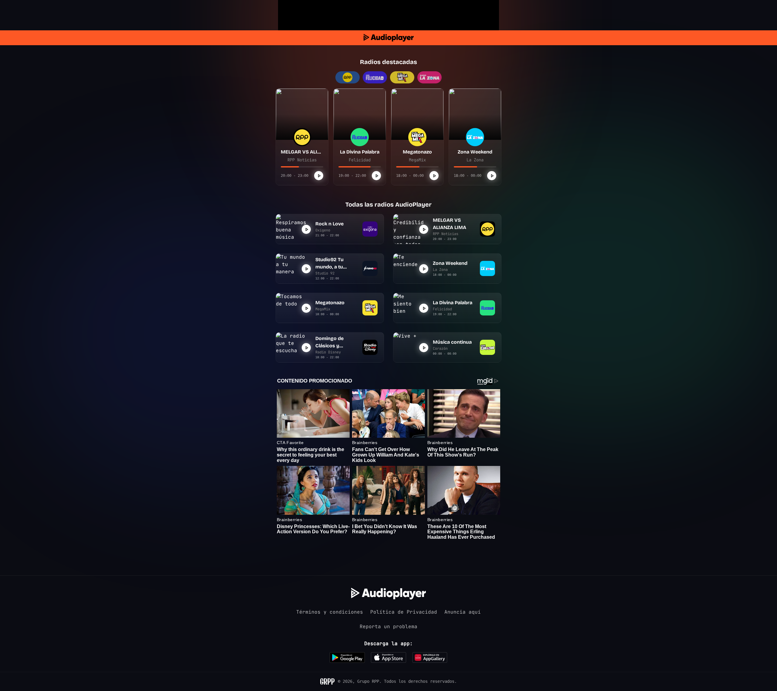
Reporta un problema (388, 626)
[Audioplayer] (389, 38)
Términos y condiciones (329, 612)
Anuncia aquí (462, 612)
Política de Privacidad (403, 612)
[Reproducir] (318, 175)
